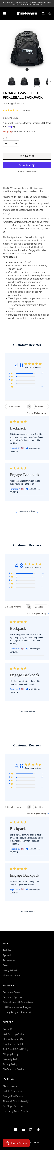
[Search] (43, 14)
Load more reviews (27, 511)
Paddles (7, 950)
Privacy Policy (10, 1064)
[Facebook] (16, 1130)
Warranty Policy (11, 1059)
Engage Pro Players (13, 1096)
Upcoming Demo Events (15, 1111)
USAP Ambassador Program (17, 1007)
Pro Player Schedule (13, 1106)
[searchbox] (15, 406)
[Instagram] (31, 1130)
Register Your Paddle (13, 1044)
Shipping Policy (10, 1054)
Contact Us (8, 1029)
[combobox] (38, 413)
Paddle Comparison (13, 1091)
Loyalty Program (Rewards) (17, 1012)
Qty (5, 138)
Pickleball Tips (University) (16, 1101)
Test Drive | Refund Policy (16, 1049)
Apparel (7, 955)
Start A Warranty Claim (14, 1039)
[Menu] (5, 14)
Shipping (7, 131)
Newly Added (10, 970)
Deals (5, 965)
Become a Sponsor (13, 997)
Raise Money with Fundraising (18, 1002)
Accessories (9, 960)
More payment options (27, 171)
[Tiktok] (38, 1130)
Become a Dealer (11, 992)
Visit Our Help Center (13, 1034)
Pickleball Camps (11, 975)
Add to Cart (27, 156)
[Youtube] (23, 1130)
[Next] (51, 82)
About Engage (10, 1086)
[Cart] (50, 14)
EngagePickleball (15, 103)
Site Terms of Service (13, 1069)
